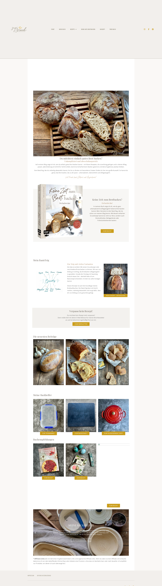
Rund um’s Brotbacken (88, 29)
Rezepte (72, 29)
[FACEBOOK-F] (149, 29)
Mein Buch (62, 29)
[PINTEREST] (153, 29)
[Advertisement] (81, 76)
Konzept (102, 29)
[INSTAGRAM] (144, 29)
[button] (35, 532)
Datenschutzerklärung (44, 575)
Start (52, 29)
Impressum (31, 575)
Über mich (113, 29)
